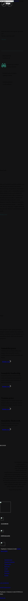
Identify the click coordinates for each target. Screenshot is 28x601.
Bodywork (7, 566)
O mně (6, 568)
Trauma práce (7, 564)
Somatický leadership (9, 562)
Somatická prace (8, 559)
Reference (6, 573)
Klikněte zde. (2, 598)
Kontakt (6, 575)
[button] (3, 39)
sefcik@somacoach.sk (5, 535)
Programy (6, 571)
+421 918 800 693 (4, 523)
